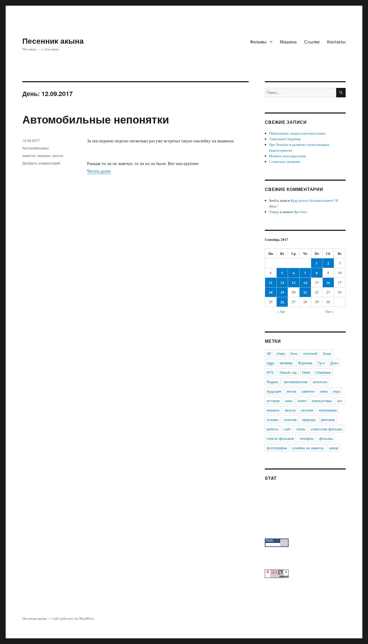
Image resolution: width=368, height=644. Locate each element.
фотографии (277, 447)
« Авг (281, 311)
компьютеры (322, 400)
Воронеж (305, 362)
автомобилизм (295, 381)
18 (271, 292)
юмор (333, 447)
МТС (270, 372)
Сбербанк (323, 372)
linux (294, 353)
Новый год (288, 372)
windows (286, 362)
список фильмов (280, 438)
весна (291, 391)
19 (282, 292)
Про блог (300, 211)
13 (294, 282)
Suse (327, 353)
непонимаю (328, 410)
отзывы (273, 419)
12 (282, 282)
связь (300, 428)
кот (339, 400)
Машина (288, 42)
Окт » (329, 311)
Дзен (334, 362)
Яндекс (273, 381)
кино (288, 400)
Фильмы (258, 42)
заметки (28, 155)
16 (328, 282)
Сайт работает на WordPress (73, 618)
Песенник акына (53, 40)
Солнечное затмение (284, 161)
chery (280, 353)
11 (271, 282)
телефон (306, 438)
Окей (306, 372)
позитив (290, 419)
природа (308, 419)
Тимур (274, 211)
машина (43, 155)
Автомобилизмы (35, 147)
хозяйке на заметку (308, 447)
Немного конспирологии (287, 155)
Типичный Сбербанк (285, 138)
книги (302, 400)
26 (282, 301)
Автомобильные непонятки (95, 119)
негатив (307, 410)
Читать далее (99, 171)
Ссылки (312, 42)
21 (305, 292)
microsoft (310, 353)
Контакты (336, 42)
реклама (328, 419)
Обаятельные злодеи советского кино (297, 133)
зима (324, 391)
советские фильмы (326, 428)
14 (305, 282)
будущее (274, 391)
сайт (287, 428)
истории (273, 400)
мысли (57, 155)
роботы (272, 428)
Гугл (321, 362)
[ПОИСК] (341, 92)
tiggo (270, 362)
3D (269, 353)
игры (337, 391)
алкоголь (320, 381)
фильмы (326, 438)
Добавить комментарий (41, 163)
